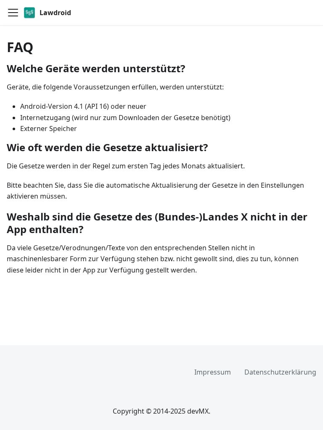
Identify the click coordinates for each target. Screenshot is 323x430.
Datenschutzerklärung (280, 372)
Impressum (212, 372)
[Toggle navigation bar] (13, 12)
